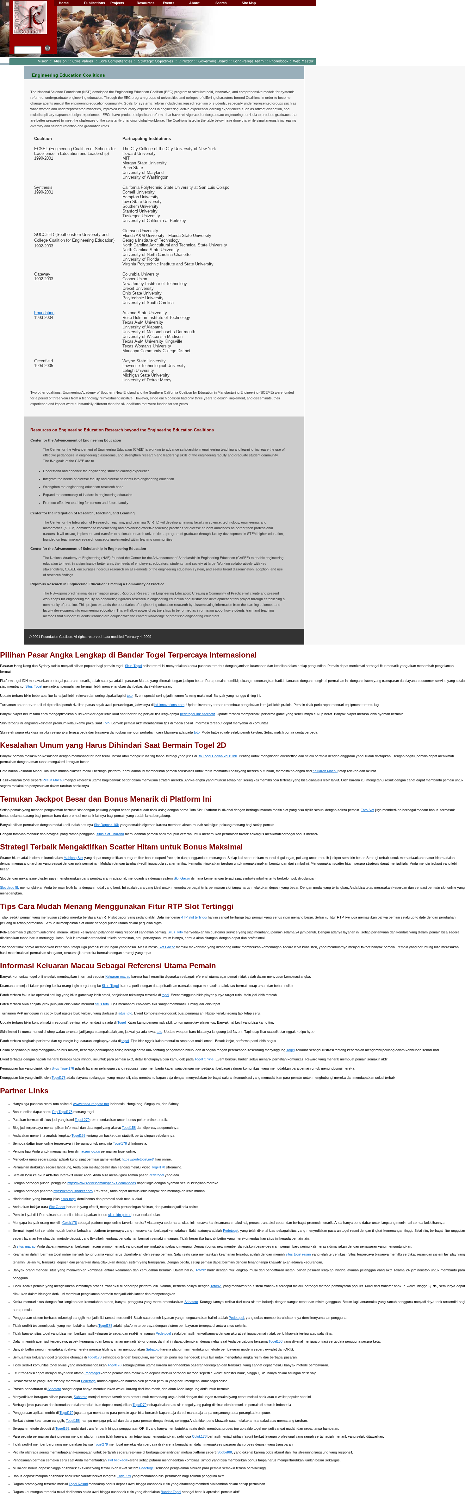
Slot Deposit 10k (106, 825)
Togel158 (129, 1127)
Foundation (44, 312)
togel (165, 995)
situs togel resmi (298, 1254)
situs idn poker (119, 1215)
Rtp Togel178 (62, 1112)
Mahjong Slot (73, 858)
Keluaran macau (117, 976)
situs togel (68, 1199)
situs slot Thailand (110, 834)
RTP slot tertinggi (194, 917)
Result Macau (53, 780)
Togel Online (204, 1059)
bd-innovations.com (169, 705)
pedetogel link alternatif (197, 714)
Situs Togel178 (63, 1068)
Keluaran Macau (325, 771)
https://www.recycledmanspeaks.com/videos (101, 1183)
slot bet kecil (117, 1460)
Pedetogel (156, 1175)
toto (130, 695)
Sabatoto (191, 1302)
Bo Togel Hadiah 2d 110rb (217, 756)
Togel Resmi (78, 1484)
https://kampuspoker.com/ (73, 1191)
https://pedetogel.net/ (138, 1159)
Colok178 (69, 1222)
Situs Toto (175, 932)
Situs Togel (133, 666)
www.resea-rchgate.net (91, 1104)
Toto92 (200, 1270)
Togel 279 (82, 1120)
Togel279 (139, 1405)
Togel (121, 1022)
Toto (106, 723)
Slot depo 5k (9, 887)
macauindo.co (89, 1151)
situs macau (26, 1246)
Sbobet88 (224, 1452)
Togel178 (58, 1077)
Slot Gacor (182, 878)
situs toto (102, 1004)
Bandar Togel (171, 1492)
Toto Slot (367, 810)
